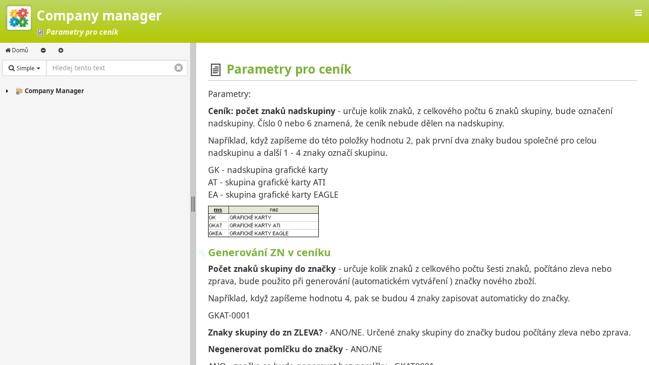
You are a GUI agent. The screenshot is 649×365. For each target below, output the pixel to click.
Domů (19, 50)
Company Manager (54, 90)
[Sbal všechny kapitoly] (43, 50)
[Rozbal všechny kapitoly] (60, 50)
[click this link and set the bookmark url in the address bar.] (202, 252)
